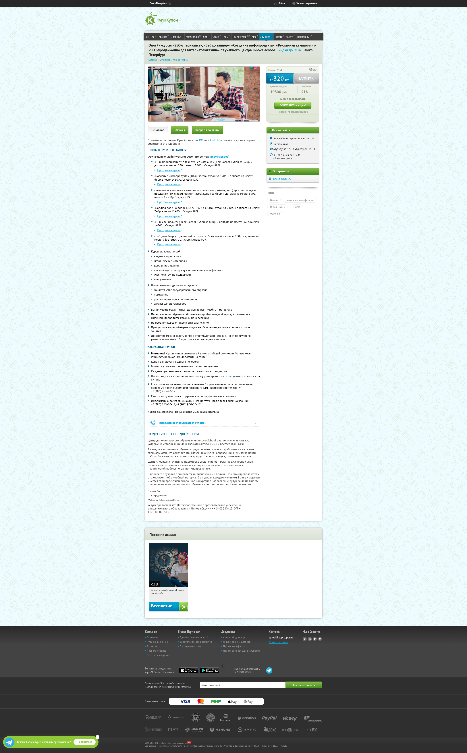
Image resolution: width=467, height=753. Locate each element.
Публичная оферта (234, 646)
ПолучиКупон (241, 36)
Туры (227, 36)
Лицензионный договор (237, 641)
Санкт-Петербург (158, 3)
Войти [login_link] (282, 3)
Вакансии (152, 646)
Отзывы (180, 130)
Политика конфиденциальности (241, 650)
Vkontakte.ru (310, 639)
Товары (279, 36)
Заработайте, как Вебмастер (196, 641)
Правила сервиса (156, 650)
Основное (157, 130)
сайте (228, 376)
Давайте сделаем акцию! (194, 637)
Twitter (315, 639)
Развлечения (193, 36)
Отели (217, 36)
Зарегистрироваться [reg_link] (306, 3)
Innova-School (218, 157)
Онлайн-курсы (277, 206)
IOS (201, 140)
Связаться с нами (278, 642)
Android (215, 140)
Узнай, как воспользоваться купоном (183, 423)
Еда (154, 36)
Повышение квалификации (300, 200)
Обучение (266, 36)
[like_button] (311, 70)
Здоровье (177, 36)
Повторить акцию (292, 105)
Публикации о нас (157, 641)
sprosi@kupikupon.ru (281, 637)
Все (147, 36)
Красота (164, 36)
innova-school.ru (282, 178)
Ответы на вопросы (158, 655)
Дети (207, 36)
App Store (188, 670)
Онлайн (274, 200)
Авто (255, 36)
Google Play (209, 670)
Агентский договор (234, 637)
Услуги (290, 36)
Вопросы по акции (207, 130)
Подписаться (85, 742)
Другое (296, 206)
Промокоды (304, 36)
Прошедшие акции (190, 646)
